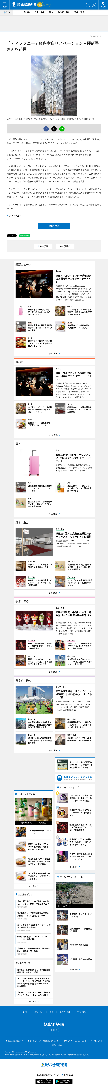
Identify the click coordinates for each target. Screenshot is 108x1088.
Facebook (88, 5)
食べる (27, 12)
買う (51, 12)
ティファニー (15, 215)
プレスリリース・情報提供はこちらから (44, 1041)
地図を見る (54, 226)
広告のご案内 (57, 1045)
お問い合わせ (97, 1041)
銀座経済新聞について (16, 1041)
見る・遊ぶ (39, 12)
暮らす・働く (64, 12)
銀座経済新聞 (24, 4)
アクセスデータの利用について (75, 1041)
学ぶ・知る (79, 12)
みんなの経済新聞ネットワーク (54, 1065)
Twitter (94, 5)
